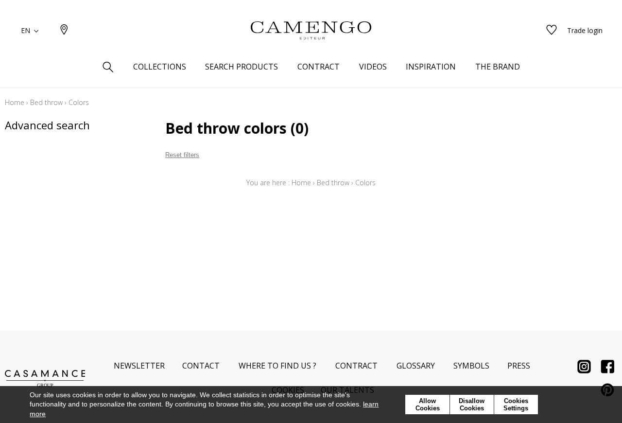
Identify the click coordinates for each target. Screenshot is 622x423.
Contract (356, 365)
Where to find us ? (277, 365)
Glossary (416, 365)
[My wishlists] (551, 30)
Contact (201, 365)
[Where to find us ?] (64, 30)
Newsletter (139, 365)
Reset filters (182, 155)
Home (14, 102)
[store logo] (311, 30)
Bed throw (46, 102)
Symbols (471, 365)
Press (518, 365)
